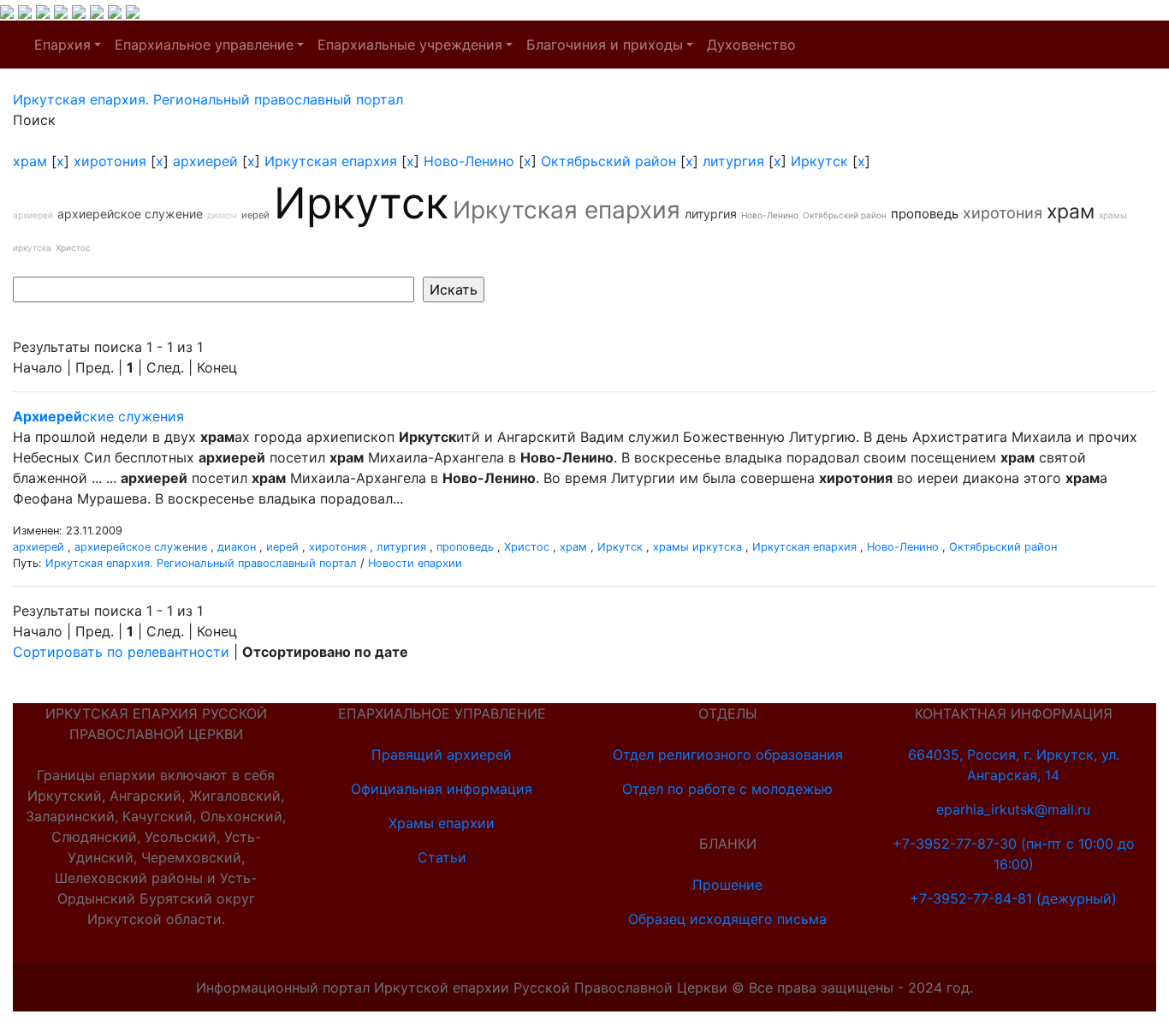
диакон (222, 215)
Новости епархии (415, 563)
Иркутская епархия (330, 161)
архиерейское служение (130, 213)
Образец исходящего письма (727, 919)
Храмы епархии (442, 823)
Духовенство (751, 44)
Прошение (727, 884)
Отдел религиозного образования (728, 754)
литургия (733, 161)
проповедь (924, 214)
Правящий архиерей (441, 754)
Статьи (442, 857)
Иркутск (819, 161)
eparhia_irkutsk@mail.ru (1013, 809)
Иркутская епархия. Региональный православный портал (201, 563)
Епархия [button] (62, 44)
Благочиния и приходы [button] (604, 44)
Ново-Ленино (469, 161)
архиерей (205, 161)
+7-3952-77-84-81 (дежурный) (1013, 898)
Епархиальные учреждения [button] (409, 44)
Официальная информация (441, 788)
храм (30, 161)
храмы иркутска (697, 546)
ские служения (98, 416)
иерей (255, 215)
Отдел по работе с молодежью (727, 788)
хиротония (110, 161)
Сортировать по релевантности (121, 651)
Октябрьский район (608, 161)
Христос (73, 247)
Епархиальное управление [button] (204, 44)
